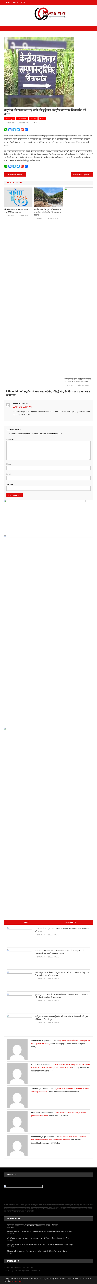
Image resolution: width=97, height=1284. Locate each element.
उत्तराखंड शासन (22, 119)
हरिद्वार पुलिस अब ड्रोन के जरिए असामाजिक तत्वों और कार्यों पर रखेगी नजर (83, 175)
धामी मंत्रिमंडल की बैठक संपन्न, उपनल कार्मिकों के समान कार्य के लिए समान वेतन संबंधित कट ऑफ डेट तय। (62, 974)
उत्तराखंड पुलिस (9, 119)
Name (8, 464)
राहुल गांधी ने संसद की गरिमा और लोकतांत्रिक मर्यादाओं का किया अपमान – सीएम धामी (62, 930)
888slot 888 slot (20, 403)
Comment (11, 439)
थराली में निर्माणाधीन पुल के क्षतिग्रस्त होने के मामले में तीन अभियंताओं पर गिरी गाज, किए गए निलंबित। (47, 212)
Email (8, 474)
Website (9, 484)
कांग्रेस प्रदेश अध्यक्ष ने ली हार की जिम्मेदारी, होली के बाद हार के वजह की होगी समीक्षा (78, 380)
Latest (26, 922)
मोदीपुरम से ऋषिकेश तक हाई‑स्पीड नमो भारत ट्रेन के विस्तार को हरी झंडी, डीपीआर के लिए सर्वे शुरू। (61, 1018)
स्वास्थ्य (42, 119)
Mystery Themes (16, 1281)
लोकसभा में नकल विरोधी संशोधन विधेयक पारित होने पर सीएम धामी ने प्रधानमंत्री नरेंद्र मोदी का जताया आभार (59, 952)
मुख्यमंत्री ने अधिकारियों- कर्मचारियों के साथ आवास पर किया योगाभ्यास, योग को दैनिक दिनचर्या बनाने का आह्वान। (62, 996)
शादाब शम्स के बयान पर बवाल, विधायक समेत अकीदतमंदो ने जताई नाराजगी (17, 175)
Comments (70, 922)
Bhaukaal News (24, 123)
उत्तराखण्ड (33, 119)
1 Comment (38, 123)
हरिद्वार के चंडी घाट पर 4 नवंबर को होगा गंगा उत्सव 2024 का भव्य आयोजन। (17, 210)
